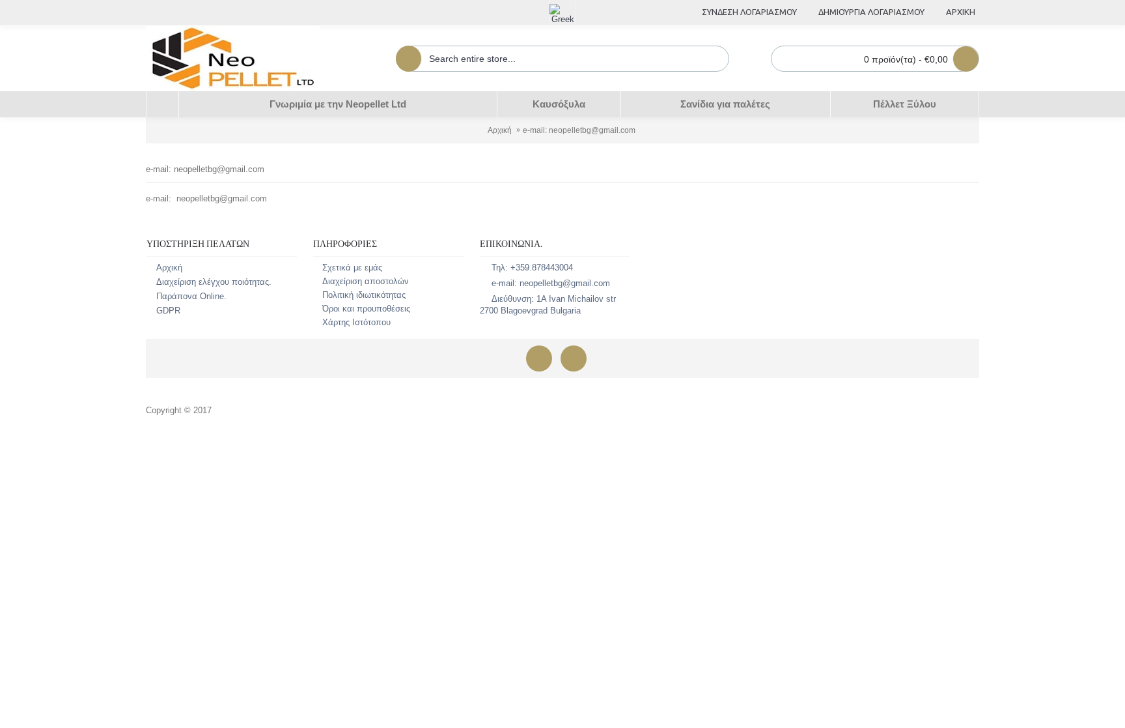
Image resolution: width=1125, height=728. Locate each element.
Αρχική (500, 130)
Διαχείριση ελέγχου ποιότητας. (213, 282)
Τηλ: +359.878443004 (532, 267)
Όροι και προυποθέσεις (366, 308)
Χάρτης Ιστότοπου (356, 322)
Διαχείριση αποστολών (365, 281)
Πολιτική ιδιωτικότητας (364, 295)
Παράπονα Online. (191, 296)
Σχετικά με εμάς (352, 267)
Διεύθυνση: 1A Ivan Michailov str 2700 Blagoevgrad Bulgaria (548, 304)
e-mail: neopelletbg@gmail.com (579, 130)
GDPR (168, 310)
